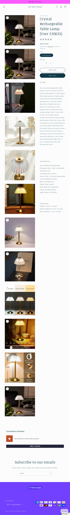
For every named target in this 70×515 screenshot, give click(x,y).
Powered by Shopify (21, 511)
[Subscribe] (50, 473)
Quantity (42, 59)
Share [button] (44, 82)
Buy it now (52, 75)
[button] (4, 7)
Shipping (50, 46)
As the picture (46, 55)
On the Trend (12, 511)
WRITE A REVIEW (35, 446)
